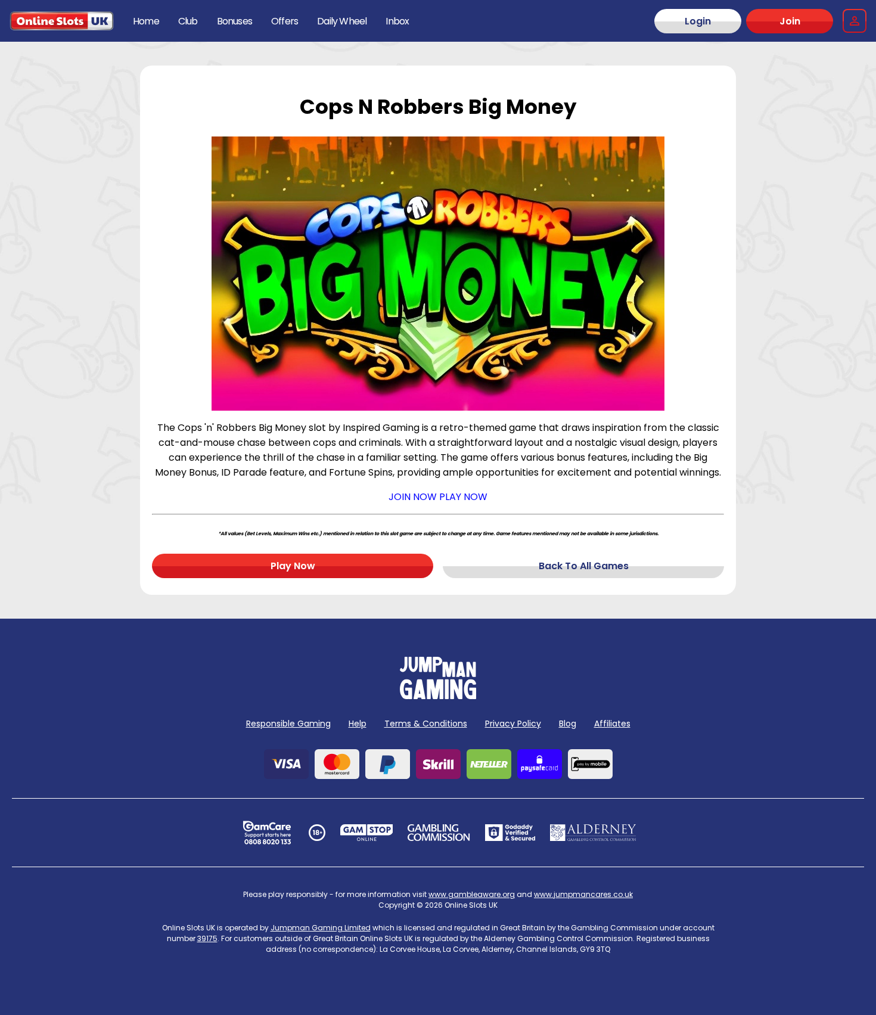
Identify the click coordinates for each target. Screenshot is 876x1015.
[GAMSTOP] (366, 832)
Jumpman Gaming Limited (321, 928)
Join (789, 21)
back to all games (584, 566)
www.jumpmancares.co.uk (583, 894)
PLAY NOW (463, 497)
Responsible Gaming (288, 724)
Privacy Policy (513, 724)
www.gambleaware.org (471, 894)
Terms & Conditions (425, 724)
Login (698, 21)
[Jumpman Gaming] (438, 696)
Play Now (293, 566)
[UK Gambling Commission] (439, 832)
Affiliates (612, 724)
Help (357, 724)
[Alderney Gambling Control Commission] (593, 832)
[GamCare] (267, 833)
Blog (567, 724)
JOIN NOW (413, 497)
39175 (207, 938)
